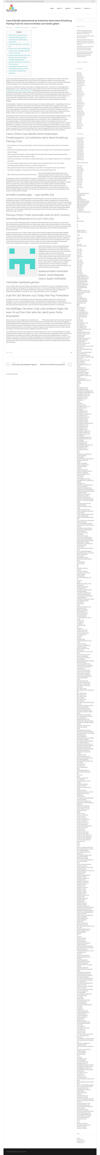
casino (79, 461)
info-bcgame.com (82, 611)
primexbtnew (80, 901)
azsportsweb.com (82, 299)
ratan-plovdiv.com (82, 923)
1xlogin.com (80, 210)
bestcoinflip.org (81, 353)
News (78, 776)
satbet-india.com (81, 941)
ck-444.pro (80, 477)
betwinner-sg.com (82, 429)
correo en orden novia (83, 509)
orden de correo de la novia (85, 791)
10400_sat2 (80, 179)
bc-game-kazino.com (82, 313)
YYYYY (78, 1122)
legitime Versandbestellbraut (85, 660)
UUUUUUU (79, 1057)
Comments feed (81, 1140)
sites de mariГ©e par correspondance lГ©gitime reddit (84, 969)
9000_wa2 (79, 250)
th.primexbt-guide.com (83, 1027)
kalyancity (80, 636)
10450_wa (79, 181)
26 (77, 219)
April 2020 (79, 128)
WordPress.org (80, 1142)
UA (77, 1048)
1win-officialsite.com (83, 193)
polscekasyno (81, 841)
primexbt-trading (82, 892)
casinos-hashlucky (82, 469)
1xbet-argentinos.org (83, 201)
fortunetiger (81, 576)
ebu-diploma (80, 546)
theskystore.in (81, 1032)
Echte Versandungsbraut (84, 551)
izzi (78, 626)
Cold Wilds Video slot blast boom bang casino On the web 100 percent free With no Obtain (85, 48)
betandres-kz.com (82, 398)
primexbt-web (81, 896)
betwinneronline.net (83, 446)
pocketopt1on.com (82, 827)
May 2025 (79, 72)
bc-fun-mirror (81, 310)
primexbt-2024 (81, 873)
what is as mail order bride (84, 1086)
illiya (78, 605)
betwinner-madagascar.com (85, 423)
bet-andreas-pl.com (82, 389)
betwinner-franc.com (83, 417)
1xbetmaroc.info (81, 205)
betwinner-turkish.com (83, 431)
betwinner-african (82, 411)
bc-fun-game (80, 309)
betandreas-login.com (83, 394)
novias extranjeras (82, 784)
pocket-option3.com (83, 822)
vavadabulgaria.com (82, 1061)
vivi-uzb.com (80, 1074)
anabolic (79, 289)
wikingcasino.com (82, 1092)
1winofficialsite (81, 199)
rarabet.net (80, 921)
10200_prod (80, 168)
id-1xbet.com (80, 603)
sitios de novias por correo (85, 989)
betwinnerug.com (82, 448)
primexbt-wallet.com (83, 895)
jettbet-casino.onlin (83, 633)
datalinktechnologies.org (84, 528)
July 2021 (79, 117)
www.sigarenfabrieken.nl (84, 1114)
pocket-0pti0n (81, 813)
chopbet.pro (80, 475)
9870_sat (79, 267)
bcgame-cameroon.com (83, 332)
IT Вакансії (80, 623)
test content (81, 1026)
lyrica (78, 679)
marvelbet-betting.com (83, 725)
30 (77, 224)
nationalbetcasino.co (83, 770)
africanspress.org (82, 281)
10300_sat (79, 175)
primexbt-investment (83, 881)
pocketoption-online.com (84, 836)
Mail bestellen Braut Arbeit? (85, 705)
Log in (78, 1137)
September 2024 (81, 85)
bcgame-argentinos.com (84, 329)
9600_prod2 (80, 262)
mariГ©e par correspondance (85, 721)
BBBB (78, 304)
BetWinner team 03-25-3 (83, 406)
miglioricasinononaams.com (85, 761)
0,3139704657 (80, 141)
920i (78, 258)
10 (77, 164)
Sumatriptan (80, 1018)
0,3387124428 (80, 142)
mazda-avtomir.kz (82, 727)
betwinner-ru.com (82, 427)
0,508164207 (80, 148)
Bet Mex (79, 383)
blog (78, 452)
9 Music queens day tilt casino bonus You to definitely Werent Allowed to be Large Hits (84, 32)
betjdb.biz (79, 403)
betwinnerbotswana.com (84, 437)
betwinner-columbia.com (84, 414)
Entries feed (80, 1139)
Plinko (78, 812)
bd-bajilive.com (81, 344)
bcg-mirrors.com (82, 326)
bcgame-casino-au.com (83, 333)
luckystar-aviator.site (83, 670)
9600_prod (80, 261)
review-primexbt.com (83, 930)
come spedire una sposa (83, 478)
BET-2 (78, 386)
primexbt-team (81, 886)
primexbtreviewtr (82, 903)
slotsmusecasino (82, 995)
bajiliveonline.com (82, 301)
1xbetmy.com (80, 207)
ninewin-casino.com (82, 778)
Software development (83, 1000)
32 (77, 227)
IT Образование (81, 625)
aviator (79, 295)
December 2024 (81, 80)
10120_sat (79, 165)
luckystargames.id (82, 677)
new (78, 773)
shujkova (79, 953)
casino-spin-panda (82, 463)
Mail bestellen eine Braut (84, 714)
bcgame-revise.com (82, 340)
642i (78, 239)
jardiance (79, 628)
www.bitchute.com (82, 1097)
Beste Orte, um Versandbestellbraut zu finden (84, 365)
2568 (78, 218)
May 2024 (79, 89)
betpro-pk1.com (81, 404)
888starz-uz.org (82, 245)
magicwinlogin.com (82, 680)
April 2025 (79, 74)
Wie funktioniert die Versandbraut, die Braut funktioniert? (84, 1089)
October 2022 (80, 105)
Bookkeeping (80, 457)
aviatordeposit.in (82, 298)
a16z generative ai (82, 275)
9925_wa (79, 270)
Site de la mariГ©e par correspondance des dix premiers (84, 957)
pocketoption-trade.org (84, 838)
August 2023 (80, 95)
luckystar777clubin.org (83, 674)
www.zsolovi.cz (81, 1118)
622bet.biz (79, 238)
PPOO (78, 862)
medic (78, 728)
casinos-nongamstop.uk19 (84, 471)
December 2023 (81, 94)
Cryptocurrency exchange (84, 523)
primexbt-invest (81, 879)
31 (77, 225)
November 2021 (81, 114)
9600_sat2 (79, 264)
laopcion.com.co (81, 643)
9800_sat (79, 266)
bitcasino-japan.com (82, 449)
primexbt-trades (81, 890)
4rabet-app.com (81, 230)
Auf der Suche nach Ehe (83, 292)
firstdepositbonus (82, 571)
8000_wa (79, 244)
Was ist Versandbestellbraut (85, 1085)
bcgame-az (80, 330)
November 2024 (81, 82)
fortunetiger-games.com (84, 577)
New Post (79, 775)
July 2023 (79, 97)
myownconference (82, 767)
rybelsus (79, 936)
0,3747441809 (80, 144)
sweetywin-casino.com (83, 1021)
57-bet (78, 235)
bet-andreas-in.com (82, 387)
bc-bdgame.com (81, 307)
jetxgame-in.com (81, 634)
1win (78, 191)
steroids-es (80, 1009)
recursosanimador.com (83, 929)
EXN (78, 565)
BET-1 (78, 384)
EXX (78, 566)
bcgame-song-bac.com (83, 343)
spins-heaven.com (82, 1001)
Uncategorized (34, 27)
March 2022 (80, 109)
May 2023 (79, 100)
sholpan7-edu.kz (81, 952)
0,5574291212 (80, 150)
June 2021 (79, 119)
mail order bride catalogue (84, 716)
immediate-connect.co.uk (84, 606)
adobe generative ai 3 (83, 278)
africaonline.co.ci (82, 282)
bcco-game (80, 320)
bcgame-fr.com (81, 335)
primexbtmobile (81, 899)
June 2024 (79, 88)
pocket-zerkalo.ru (82, 824)
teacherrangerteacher (83, 1023)
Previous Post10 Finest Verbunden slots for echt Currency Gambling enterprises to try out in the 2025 (19, 51)
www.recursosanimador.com (85, 1111)
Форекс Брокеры (81, 1126)
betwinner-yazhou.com (83, 434)
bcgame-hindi (80, 336)
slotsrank (80, 997)
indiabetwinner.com (82, 609)
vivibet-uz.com (81, 1075)
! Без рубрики (80, 138)
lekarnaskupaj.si (81, 662)
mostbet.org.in (81, 764)
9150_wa (79, 255)
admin (17, 27)
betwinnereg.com (82, 443)
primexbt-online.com (83, 882)
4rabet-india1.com (82, 232)
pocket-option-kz (82, 821)
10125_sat (79, 167)
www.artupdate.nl (82, 1095)
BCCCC (78, 318)
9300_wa (79, 259)
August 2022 (80, 106)
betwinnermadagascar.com (85, 444)
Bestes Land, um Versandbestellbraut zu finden (84, 380)
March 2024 (80, 91)
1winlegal (80, 198)
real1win (79, 927)
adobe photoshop (82, 279)
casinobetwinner (82, 466)
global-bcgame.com (82, 586)
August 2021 (80, 115)
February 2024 (80, 92)
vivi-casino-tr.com (82, 1072)
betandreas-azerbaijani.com (85, 390)
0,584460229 (80, 151)
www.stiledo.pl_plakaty (84, 1115)
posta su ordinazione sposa (85, 847)
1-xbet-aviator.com (82, 162)
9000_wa (79, 249)
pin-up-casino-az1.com (83, 808)
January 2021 (80, 125)
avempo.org (80, 293)
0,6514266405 (80, 154)
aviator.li (79, 296)
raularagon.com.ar (82, 924)
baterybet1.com (81, 303)
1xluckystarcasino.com (83, 212)
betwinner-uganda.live (83, 432)
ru (77, 935)
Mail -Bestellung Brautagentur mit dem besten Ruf (85, 690)
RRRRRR (79, 933)
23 (77, 216)
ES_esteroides (81, 562)
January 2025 (80, 78)
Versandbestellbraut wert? (85, 1066)
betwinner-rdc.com (82, 426)
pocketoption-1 (81, 830)
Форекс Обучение (82, 1128)
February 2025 (80, 77)
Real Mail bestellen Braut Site (85, 926)
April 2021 (79, 122)
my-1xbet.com (80, 765)
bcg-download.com (82, 323)
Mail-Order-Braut (82, 717)
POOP (78, 844)
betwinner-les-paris (82, 421)
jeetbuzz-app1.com (82, 630)
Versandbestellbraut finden (85, 1064)
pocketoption (81, 828)
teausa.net (80, 1024)
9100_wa (79, 253)
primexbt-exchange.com (83, 875)
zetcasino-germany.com (84, 1125)
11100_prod (80, 187)
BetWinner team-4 (82, 407)
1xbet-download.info (83, 202)
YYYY (78, 1120)
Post (78, 845)
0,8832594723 (80, 158)
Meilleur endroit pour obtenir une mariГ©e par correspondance (85, 735)
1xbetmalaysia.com (82, 204)
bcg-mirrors (80, 324)
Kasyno (79, 637)
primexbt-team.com (82, 887)
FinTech (79, 569)
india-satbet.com (81, 608)
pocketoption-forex (83, 833)
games (78, 582)
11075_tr (79, 185)
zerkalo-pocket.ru (82, 1123)
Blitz (78, 451)
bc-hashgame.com (82, 316)
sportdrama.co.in (82, 1003)
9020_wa (79, 252)
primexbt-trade (81, 889)
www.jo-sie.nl (81, 1108)
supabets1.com (81, 1020)
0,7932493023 (80, 156)
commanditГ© (81, 483)
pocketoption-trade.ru (83, 839)
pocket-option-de (82, 818)
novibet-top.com (81, 785)
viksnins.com (80, 1071)
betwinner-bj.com (82, 412)
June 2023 (79, 99)
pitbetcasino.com (82, 810)
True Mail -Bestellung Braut (85, 1046)
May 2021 (79, 120)
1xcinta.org (80, 208)
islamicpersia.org (82, 616)
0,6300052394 (80, 153)
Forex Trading (81, 574)
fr (77, 579)
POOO (78, 842)
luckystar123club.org (83, 673)
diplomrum (80, 534)
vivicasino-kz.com (82, 1077)
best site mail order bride (84, 352)
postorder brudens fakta (84, 855)
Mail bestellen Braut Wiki (84, 710)
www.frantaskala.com (83, 1105)
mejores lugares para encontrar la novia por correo (83, 752)
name (78, 768)
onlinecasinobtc (81, 790)
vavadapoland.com (82, 1063)
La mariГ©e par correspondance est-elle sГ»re (84, 641)
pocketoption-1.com (83, 832)
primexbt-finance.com (83, 878)
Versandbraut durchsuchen (85, 1069)
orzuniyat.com (81, 796)
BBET (78, 306)
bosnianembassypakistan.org (85, 458)
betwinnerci (80, 440)
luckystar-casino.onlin (83, 671)
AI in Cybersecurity (82, 287)
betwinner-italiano (82, 420)
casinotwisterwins (82, 472)
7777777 (78, 241)
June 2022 (79, 108)
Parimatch (80, 804)
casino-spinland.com (83, 464)
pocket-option (81, 816)
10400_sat (79, 178)
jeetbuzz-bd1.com (82, 631)
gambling (79, 580)
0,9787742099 (80, 159)
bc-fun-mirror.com (82, 312)
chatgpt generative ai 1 (83, 474)
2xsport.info (80, 221)
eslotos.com (80, 563)
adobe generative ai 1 (83, 276)
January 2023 (80, 102)
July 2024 (79, 86)
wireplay (79, 1094)
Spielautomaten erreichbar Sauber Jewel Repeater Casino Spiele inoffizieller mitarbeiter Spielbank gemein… (19, 58)
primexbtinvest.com (82, 898)
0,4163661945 (80, 147)
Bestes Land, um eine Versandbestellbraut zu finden (84, 375)
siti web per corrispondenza (85, 978)
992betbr (79, 272)
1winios (79, 196)
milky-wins (80, 762)
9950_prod (80, 273)
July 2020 (79, 126)
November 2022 (81, 103)
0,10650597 (80, 139)
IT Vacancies (80, 622)
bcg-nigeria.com (81, 327)
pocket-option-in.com (83, 819)
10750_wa (79, 184)
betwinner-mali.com (82, 424)
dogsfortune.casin (82, 535)
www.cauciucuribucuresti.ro (85, 1098)
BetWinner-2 (80, 409)
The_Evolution (81, 1031)
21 (77, 215)
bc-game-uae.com (82, 315)
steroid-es (80, 1007)
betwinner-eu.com (82, 415)
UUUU (78, 1055)
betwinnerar (80, 435)
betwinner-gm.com (82, 418)
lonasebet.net (81, 668)
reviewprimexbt (81, 932)
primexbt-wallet (81, 893)
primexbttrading (81, 904)
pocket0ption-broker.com (84, 825)
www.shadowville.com (83, 1112)
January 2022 (80, 111)
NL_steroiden (80, 779)
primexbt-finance (81, 876)
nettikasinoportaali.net (84, 771)
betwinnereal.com (82, 441)
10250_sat (79, 173)
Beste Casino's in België (83, 355)
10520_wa (79, 182)
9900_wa (79, 269)
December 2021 (81, 112)
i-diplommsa (80, 602)
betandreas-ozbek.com (83, 395)
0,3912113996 (80, 145)
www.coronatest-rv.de (83, 1103)
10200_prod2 (80, 170)
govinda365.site (81, 588)
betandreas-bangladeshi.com (85, 392)
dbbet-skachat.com (82, 532)
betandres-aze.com (82, 397)
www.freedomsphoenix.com (85, 1106)
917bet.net (80, 256)
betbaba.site (80, 400)
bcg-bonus (80, 321)
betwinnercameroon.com (84, 438)
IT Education (80, 620)
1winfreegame (81, 195)
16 (77, 188)
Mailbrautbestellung (83, 719)
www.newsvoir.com (82, 1109)
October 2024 (80, 83)
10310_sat (79, 176)
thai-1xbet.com (81, 1029)
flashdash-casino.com (83, 572)
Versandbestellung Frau (84, 1068)
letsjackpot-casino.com (84, 667)
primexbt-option (81, 884)
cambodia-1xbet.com (82, 460)
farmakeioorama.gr (82, 568)
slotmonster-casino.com (84, 994)
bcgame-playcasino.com (83, 338)
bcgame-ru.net (81, 341)
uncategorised (81, 1052)
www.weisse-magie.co (83, 1117)
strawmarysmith (82, 1014)
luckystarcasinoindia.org (84, 676)
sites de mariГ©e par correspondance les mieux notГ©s (84, 964)
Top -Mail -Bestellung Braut (85, 1034)
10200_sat (79, 171)
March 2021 (79, 123)
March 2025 (80, 75)
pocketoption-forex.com (84, 835)
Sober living (80, 998)
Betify (78, 401)
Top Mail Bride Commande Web (85, 1038)
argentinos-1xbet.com (83, 290)
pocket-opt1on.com (82, 815)
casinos (79, 468)
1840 (78, 190)
